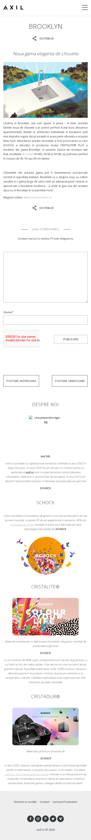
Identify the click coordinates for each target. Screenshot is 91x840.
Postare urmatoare (70, 381)
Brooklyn (28, 154)
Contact (44, 802)
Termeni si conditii (25, 802)
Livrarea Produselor (65, 802)
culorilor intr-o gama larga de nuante (27, 774)
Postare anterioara (21, 381)
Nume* (8, 312)
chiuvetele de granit (22, 524)
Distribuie (47, 38)
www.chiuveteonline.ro (37, 197)
